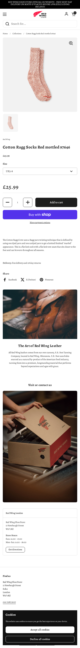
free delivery (17, 262)
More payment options (40, 222)
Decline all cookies (40, 639)
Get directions (15, 549)
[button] (73, 14)
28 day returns (34, 262)
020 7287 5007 (9, 602)
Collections (16, 33)
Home (5, 33)
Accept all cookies (40, 629)
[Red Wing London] (40, 14)
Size (5, 164)
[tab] (40, 513)
